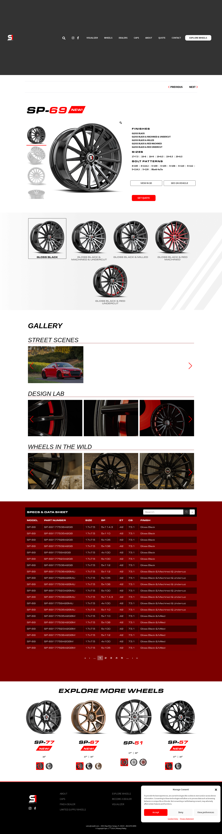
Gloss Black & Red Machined (147, 143)
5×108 (172, 166)
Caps (62, 799)
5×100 (154, 166)
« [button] (85, 657)
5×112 (190, 166)
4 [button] (116, 657)
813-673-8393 (131, 826)
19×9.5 (169, 156)
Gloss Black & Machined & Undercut (151, 136)
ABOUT (148, 37)
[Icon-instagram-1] (30, 808)
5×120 (146, 169)
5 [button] (122, 657)
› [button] (132, 657)
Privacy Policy (121, 828)
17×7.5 (135, 156)
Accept (156, 812)
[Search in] (192, 512)
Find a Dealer (67, 804)
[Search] (186, 512)
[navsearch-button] (64, 38)
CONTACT (176, 37)
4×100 (135, 166)
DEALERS (123, 37)
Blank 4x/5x (157, 169)
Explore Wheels (121, 793)
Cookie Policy (173, 819)
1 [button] (100, 657)
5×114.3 (136, 169)
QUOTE (161, 37)
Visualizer (118, 804)
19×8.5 (160, 156)
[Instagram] (73, 38)
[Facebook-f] (78, 38)
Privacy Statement (187, 819)
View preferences (205, 812)
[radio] (47, 238)
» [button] (137, 657)
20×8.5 (179, 156)
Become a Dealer (122, 799)
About (63, 793)
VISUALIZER (92, 37)
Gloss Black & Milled (143, 140)
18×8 (143, 156)
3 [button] (111, 657)
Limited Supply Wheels (73, 809)
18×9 (151, 156)
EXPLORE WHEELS (198, 37)
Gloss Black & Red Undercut (147, 147)
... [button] (94, 657)
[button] (215, 789)
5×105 (163, 166)
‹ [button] (89, 657)
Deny (180, 812)
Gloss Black (138, 133)
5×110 (181, 166)
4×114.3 (145, 166)
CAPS (136, 37)
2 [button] (106, 657)
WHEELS (108, 37)
